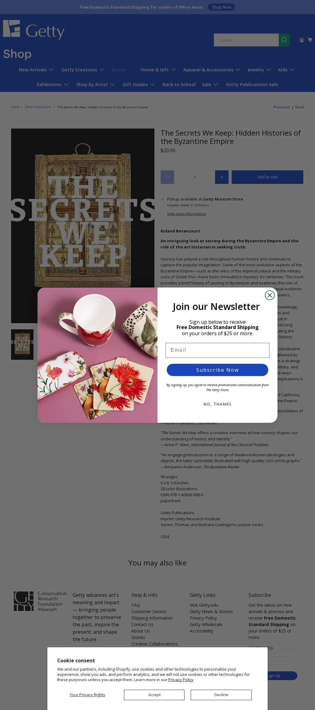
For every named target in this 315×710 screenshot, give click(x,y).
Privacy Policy (180, 679)
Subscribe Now (217, 370)
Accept (154, 694)
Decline (221, 694)
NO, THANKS (218, 404)
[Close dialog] (269, 295)
